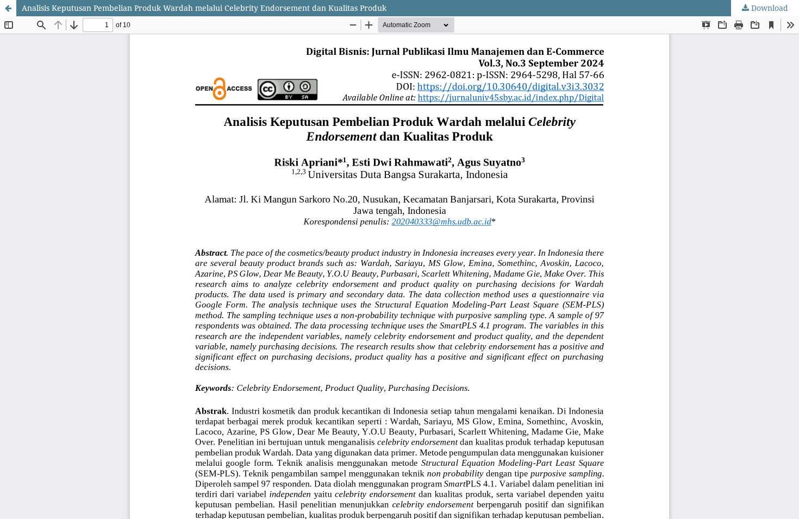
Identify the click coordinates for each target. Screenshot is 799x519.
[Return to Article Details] (8, 8)
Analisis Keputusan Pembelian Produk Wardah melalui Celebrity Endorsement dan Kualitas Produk (204, 8)
